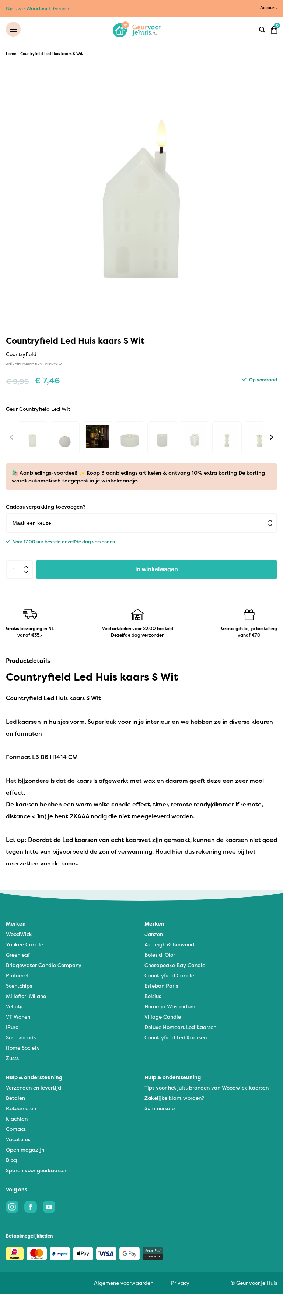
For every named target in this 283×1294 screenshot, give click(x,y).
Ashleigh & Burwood (169, 944)
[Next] (271, 437)
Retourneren (21, 1108)
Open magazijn (25, 1149)
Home (11, 53)
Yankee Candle (24, 944)
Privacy (180, 1282)
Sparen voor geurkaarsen (36, 1170)
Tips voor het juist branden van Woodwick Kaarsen (206, 1087)
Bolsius (152, 995)
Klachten (17, 1118)
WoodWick (19, 933)
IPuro (12, 1026)
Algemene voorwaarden (123, 1282)
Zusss (12, 1057)
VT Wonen (18, 1016)
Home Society (23, 1047)
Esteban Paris (161, 985)
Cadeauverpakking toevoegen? (45, 506)
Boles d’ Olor (159, 954)
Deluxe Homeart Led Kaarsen (180, 1026)
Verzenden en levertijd (33, 1087)
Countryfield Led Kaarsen (175, 1037)
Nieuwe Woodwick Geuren (38, 8)
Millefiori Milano (26, 995)
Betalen (15, 1097)
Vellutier (16, 1006)
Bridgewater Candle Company (43, 964)
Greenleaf (18, 954)
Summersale (159, 1108)
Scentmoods (21, 1037)
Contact (16, 1128)
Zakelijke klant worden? (174, 1097)
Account (268, 7)
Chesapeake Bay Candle (174, 964)
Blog (11, 1159)
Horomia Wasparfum (169, 1006)
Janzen (153, 933)
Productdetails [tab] (28, 661)
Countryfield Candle (169, 975)
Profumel (17, 975)
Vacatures (18, 1139)
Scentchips (19, 985)
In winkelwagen (156, 569)
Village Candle (162, 1016)
